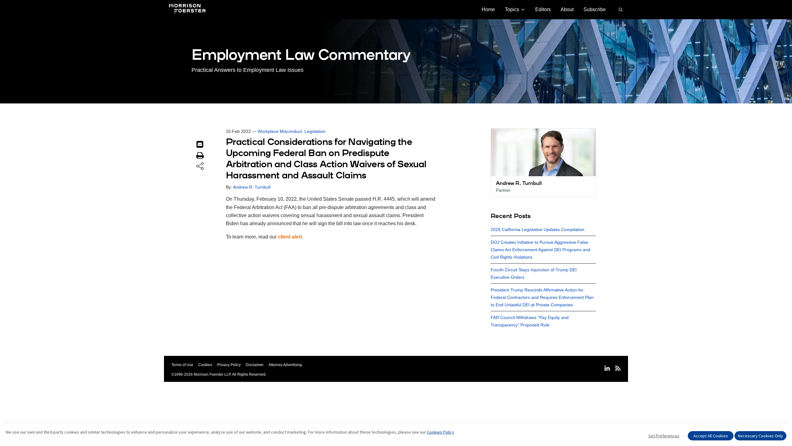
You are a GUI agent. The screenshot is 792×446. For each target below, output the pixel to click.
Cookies (205, 365)
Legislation (314, 131)
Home (488, 9)
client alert (290, 236)
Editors (543, 9)
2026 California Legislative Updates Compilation (537, 229)
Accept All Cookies (710, 436)
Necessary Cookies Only (760, 436)
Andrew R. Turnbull (251, 187)
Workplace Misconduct (280, 131)
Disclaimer (255, 365)
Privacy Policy (229, 365)
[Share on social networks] (200, 166)
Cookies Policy (440, 432)
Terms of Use (182, 365)
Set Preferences (663, 436)
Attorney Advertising (285, 365)
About (567, 9)
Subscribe (594, 9)
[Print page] (200, 155)
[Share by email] (200, 144)
